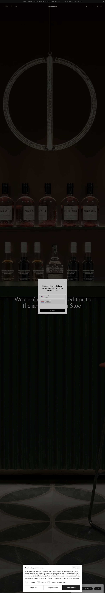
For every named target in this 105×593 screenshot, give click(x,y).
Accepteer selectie (52, 587)
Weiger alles (33, 587)
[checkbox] (30, 582)
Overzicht (77, 567)
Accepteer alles (71, 587)
